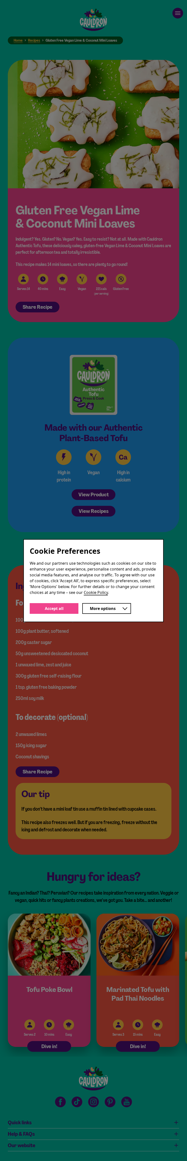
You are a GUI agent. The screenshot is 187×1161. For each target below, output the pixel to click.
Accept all (54, 608)
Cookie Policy (96, 592)
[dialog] (93, 580)
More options (103, 608)
